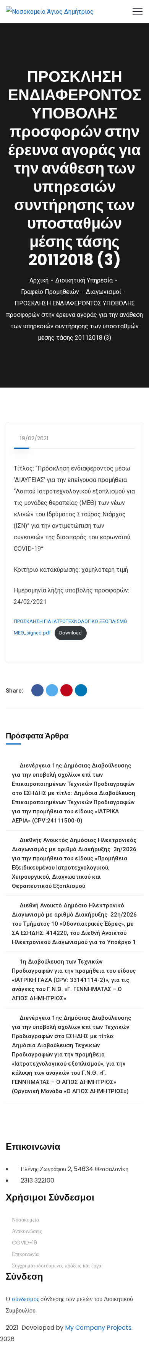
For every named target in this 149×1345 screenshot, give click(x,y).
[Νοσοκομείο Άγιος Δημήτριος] (50, 11)
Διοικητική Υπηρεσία (84, 280)
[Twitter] (52, 690)
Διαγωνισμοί (103, 291)
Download (70, 633)
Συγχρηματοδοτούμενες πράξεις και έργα (56, 1265)
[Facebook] (37, 690)
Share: (14, 690)
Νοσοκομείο (25, 1219)
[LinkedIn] (81, 690)
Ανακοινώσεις (27, 1231)
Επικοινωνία (25, 1254)
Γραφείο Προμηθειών (50, 291)
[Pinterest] (66, 690)
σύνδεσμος (25, 1299)
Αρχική (39, 280)
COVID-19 (24, 1242)
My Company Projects (98, 1327)
